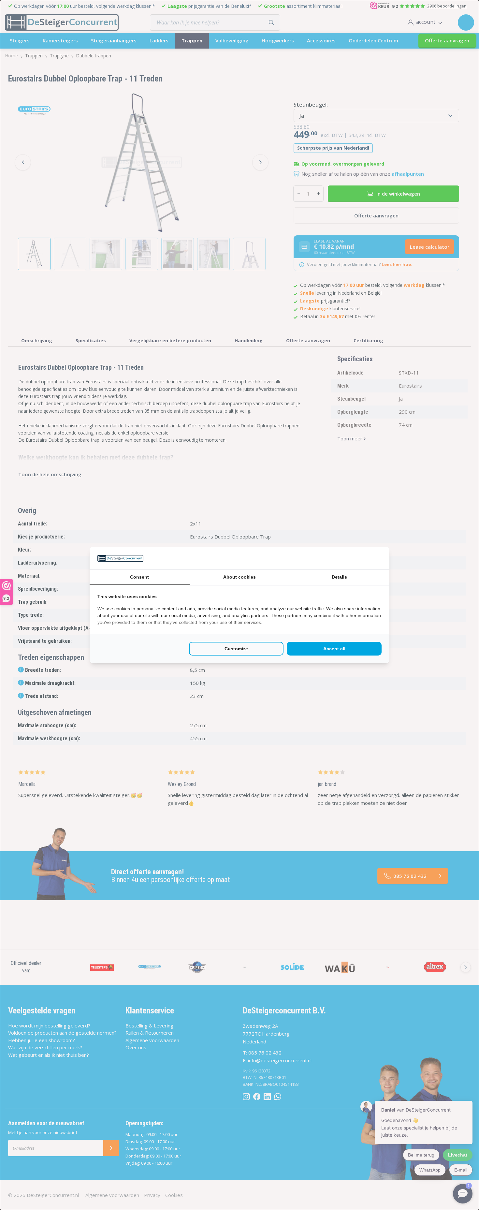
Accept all (334, 648)
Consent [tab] (139, 577)
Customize (236, 648)
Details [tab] (339, 577)
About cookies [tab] (239, 577)
